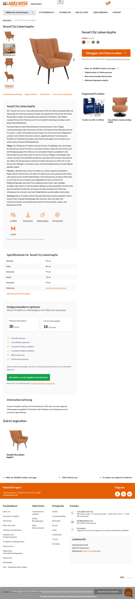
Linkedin (129, 494)
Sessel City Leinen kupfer (15, 456)
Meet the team (9, 525)
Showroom (7, 521)
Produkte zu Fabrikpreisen (13, 541)
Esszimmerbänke (59, 516)
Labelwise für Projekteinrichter (10, 535)
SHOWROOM (65, 12)
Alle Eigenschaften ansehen (18, 293)
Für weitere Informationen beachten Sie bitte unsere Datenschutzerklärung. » (68, 596)
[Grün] (93, 42)
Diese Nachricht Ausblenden (108, 592)
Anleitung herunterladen (56, 288)
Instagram (123, 494)
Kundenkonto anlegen (38, 512)
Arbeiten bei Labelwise (12, 530)
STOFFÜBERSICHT (46, 12)
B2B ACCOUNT (82, 12)
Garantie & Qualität (11, 516)
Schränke (56, 544)
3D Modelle (7, 562)
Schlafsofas (57, 534)
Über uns (6, 511)
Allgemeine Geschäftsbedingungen (13, 552)
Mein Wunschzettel (38, 526)
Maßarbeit (45, 94)
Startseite (7, 20)
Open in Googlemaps (92, 551)
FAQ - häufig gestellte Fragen (15, 567)
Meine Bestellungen (37, 519)
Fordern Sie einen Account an (117, 59)
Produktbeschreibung (12, 94)
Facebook (117, 494)
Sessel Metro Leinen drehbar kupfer (120, 121)
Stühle (55, 511)
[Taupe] (98, 42)
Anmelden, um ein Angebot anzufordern (28, 377)
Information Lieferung (62, 94)
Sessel (55, 525)
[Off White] (88, 42)
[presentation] (74, 60)
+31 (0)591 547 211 (85, 512)
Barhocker (56, 521)
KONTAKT (117, 12)
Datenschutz (8, 546)
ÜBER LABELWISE (100, 12)
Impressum (7, 558)
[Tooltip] (118, 68)
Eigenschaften (31, 94)
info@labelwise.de (85, 521)
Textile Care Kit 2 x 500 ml (93, 120)
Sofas (54, 530)
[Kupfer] (84, 42)
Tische (55, 539)
